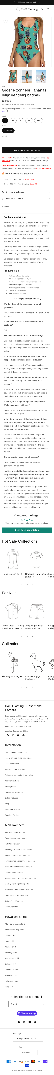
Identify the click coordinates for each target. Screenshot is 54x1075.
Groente (8, 131)
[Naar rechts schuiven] (51, 77)
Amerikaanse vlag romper (16, 838)
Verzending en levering (15, 769)
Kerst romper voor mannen (16, 895)
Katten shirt (10, 941)
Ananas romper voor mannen (17, 855)
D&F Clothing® (23, 1070)
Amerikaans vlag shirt (14, 930)
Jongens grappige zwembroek (34, 627)
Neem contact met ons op (16, 752)
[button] (5, 9)
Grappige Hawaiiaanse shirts (36, 575)
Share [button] (7, 206)
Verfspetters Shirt (12, 958)
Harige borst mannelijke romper (18, 867)
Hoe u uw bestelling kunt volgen (19, 758)
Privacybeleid (11, 786)
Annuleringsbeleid (12, 781)
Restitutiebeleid (11, 907)
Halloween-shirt (11, 981)
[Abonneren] (43, 1004)
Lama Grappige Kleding (32, 677)
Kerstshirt (9, 987)
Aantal (4, 136)
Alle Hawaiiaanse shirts (15, 924)
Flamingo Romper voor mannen (18, 850)
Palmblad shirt (11, 975)
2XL (38, 121)
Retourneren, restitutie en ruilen (19, 775)
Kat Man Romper (12, 844)
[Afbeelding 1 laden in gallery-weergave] (12, 76)
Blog (7, 804)
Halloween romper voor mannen (19, 889)
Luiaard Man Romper (14, 872)
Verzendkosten (7, 104)
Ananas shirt (10, 947)
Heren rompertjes (10, 574)
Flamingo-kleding (10, 676)
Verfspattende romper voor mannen (20, 878)
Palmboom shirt (11, 970)
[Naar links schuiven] (3, 77)
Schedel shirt (10, 964)
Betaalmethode (11, 798)
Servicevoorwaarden (14, 792)
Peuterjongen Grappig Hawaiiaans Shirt (13, 627)
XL (29, 121)
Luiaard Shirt (10, 935)
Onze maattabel (12, 764)
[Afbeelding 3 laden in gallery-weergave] (41, 76)
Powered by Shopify (35, 1070)
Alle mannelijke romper (15, 832)
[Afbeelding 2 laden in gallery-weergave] (27, 76)
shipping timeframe (43, 168)
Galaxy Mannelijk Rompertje (17, 884)
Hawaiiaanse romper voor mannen (20, 861)
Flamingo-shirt (11, 953)
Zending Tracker (12, 815)
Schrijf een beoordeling (27, 530)
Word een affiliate (12, 809)
